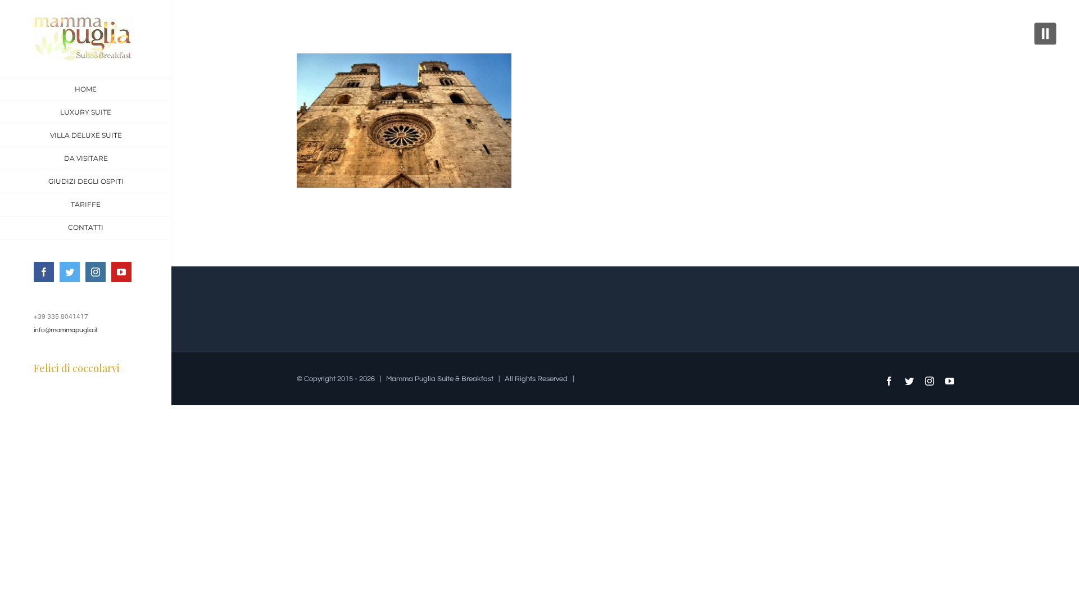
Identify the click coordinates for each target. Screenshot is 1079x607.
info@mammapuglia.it (66, 330)
